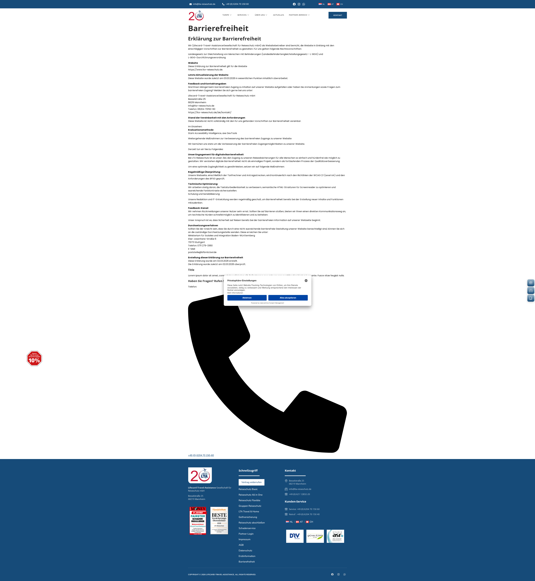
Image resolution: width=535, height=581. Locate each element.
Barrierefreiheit (247, 561)
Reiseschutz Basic (248, 489)
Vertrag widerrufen (251, 482)
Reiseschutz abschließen (252, 522)
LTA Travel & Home (249, 511)
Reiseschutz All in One (250, 494)
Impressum (245, 539)
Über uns (260, 15)
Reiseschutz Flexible (249, 500)
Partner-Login (246, 533)
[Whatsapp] (303, 4)
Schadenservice (247, 528)
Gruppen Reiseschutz (250, 506)
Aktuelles (278, 15)
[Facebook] (294, 4)
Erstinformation (247, 556)
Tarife (225, 15)
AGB (241, 545)
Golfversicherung (248, 517)
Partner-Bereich (298, 15)
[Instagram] (299, 4)
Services (242, 15)
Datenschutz (245, 550)
